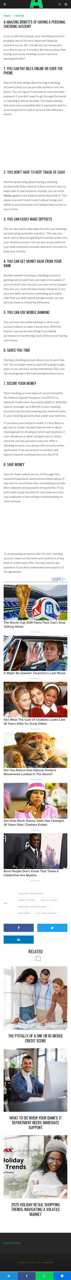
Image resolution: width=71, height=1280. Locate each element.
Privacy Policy (12, 1242)
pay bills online (49, 900)
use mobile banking (46, 913)
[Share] (19, 928)
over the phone (27, 900)
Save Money (24, 913)
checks (8, 195)
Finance (7, 15)
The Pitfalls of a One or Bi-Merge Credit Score (35, 1038)
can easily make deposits (31, 894)
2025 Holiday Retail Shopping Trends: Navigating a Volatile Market (35, 1209)
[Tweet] (52, 928)
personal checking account (33, 907)
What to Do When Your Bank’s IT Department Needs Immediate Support (35, 1122)
